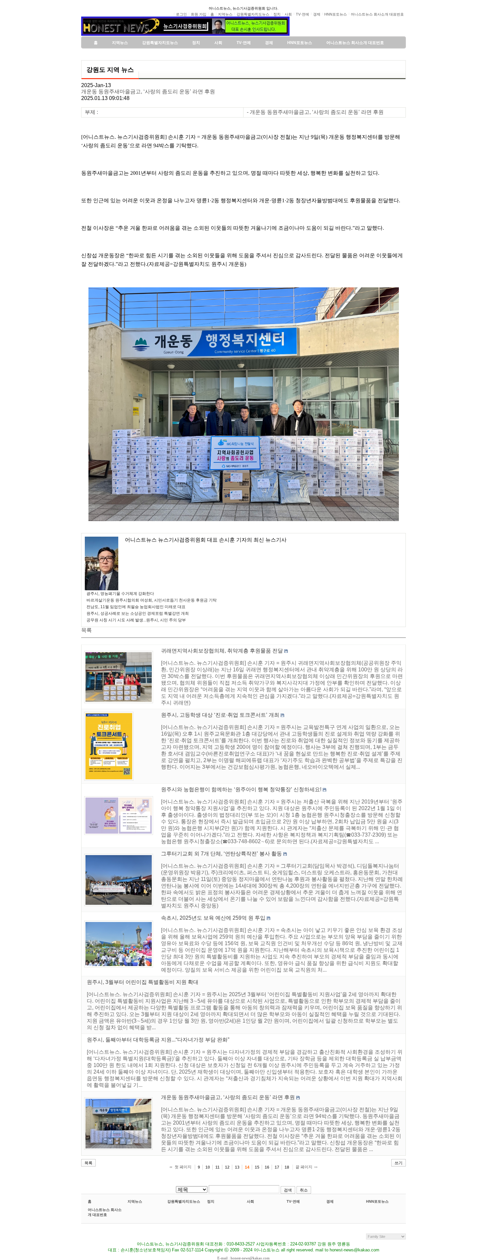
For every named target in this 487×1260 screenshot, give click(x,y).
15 (257, 1167)
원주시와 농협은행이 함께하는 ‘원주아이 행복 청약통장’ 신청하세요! (241, 789)
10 (207, 1167)
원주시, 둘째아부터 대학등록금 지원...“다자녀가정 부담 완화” (158, 1039)
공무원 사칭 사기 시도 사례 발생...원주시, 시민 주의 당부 (136, 620)
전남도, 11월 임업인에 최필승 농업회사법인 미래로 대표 (136, 607)
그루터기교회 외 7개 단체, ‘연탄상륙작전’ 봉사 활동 (221, 853)
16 (267, 1167)
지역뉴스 (135, 1201)
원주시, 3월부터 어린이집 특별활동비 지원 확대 (142, 982)
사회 (250, 1201)
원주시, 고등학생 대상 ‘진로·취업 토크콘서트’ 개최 (220, 715)
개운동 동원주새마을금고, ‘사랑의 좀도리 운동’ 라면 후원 (148, 91)
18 (287, 1167)
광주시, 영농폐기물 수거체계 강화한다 (120, 593)
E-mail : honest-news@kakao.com (243, 1258)
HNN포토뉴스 (377, 1201)
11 (217, 1167)
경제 (330, 1201)
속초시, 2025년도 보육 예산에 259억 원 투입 (213, 918)
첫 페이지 (183, 1167)
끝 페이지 (304, 1167)
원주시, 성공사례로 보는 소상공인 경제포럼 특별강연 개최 (137, 613)
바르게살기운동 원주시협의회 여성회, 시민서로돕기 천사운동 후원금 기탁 (151, 600)
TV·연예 (293, 1201)
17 (277, 1167)
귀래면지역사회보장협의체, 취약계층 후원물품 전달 (222, 651)
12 (227, 1167)
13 (237, 1167)
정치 (210, 1201)
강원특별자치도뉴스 (183, 1201)
